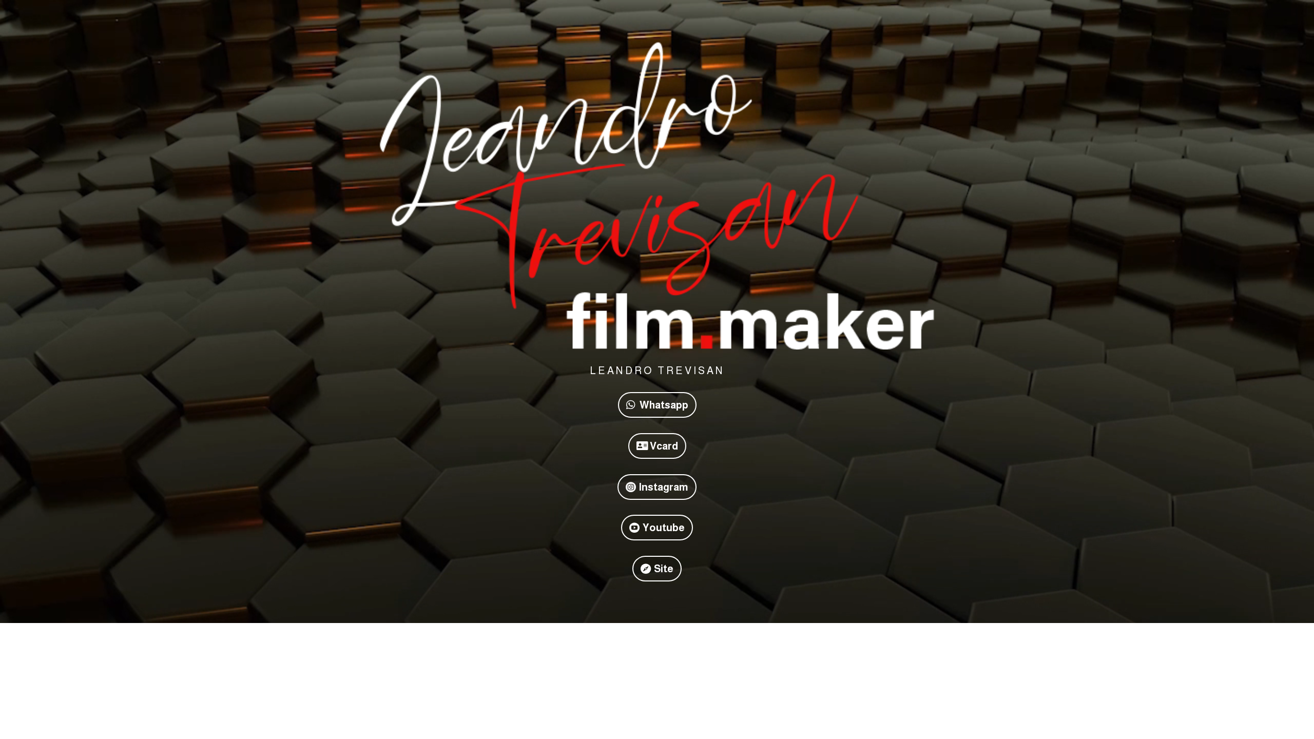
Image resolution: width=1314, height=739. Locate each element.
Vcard (664, 446)
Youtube (664, 527)
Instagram (663, 487)
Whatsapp (664, 405)
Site (663, 568)
